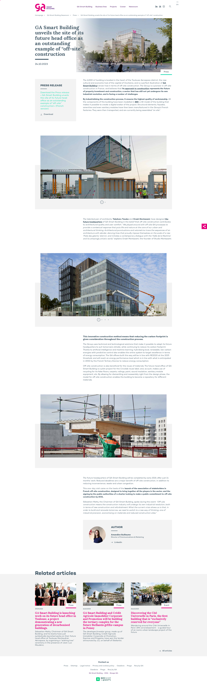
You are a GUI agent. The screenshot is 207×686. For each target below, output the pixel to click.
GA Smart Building (84, 7)
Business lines (101, 7)
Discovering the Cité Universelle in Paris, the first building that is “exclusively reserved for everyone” (149, 617)
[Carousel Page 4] (108, 319)
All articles (167, 651)
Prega (129, 666)
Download (48, 114)
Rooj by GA (138, 666)
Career (123, 7)
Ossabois (120, 666)
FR (177, 2)
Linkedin (118, 542)
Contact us (103, 662)
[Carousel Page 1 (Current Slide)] (102, 202)
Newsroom (133, 7)
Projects (113, 7)
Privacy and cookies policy (103, 666)
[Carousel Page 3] (105, 319)
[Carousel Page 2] (105, 202)
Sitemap (74, 666)
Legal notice (85, 666)
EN (177, 5)
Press (66, 666)
